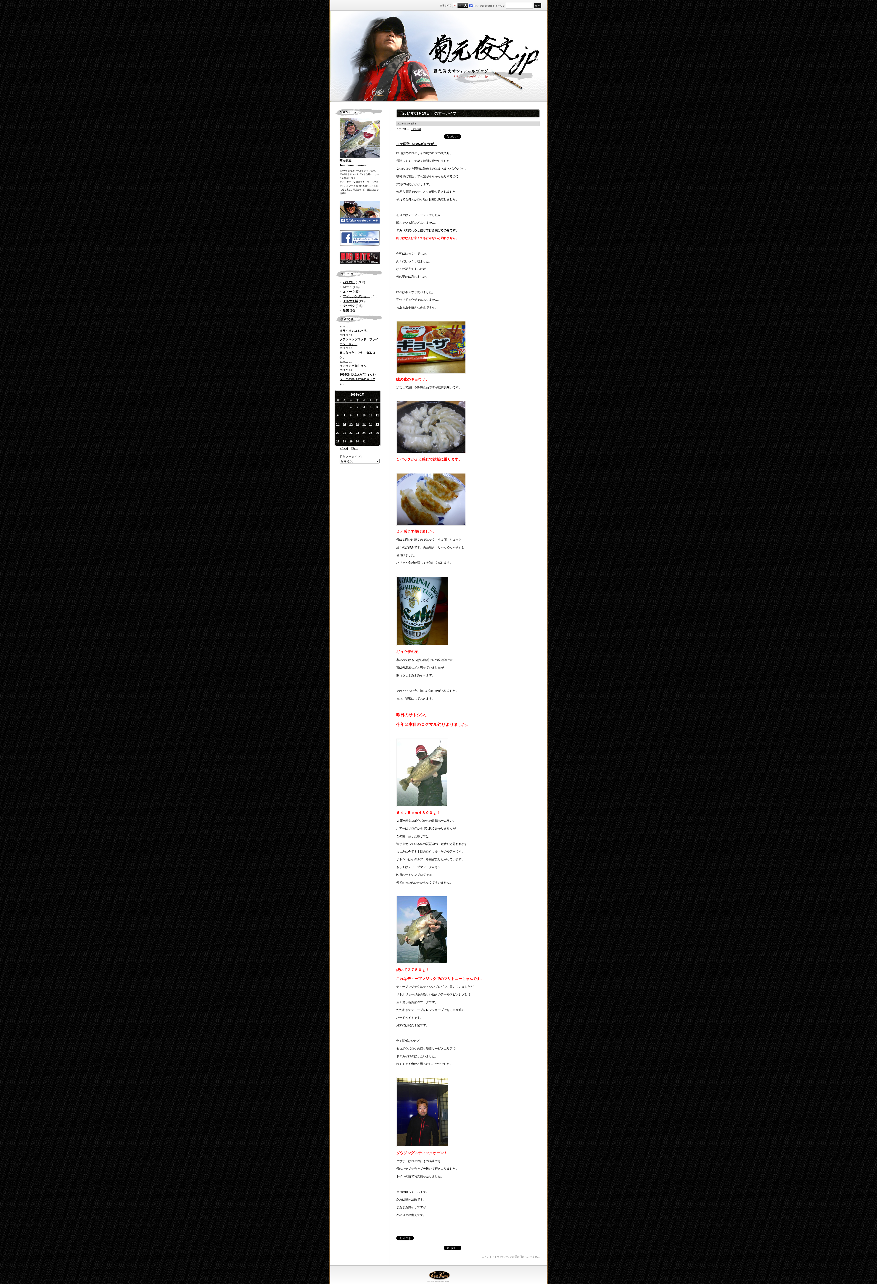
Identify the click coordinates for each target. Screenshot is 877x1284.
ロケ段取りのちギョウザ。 (416, 144)
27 (337, 441)
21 (344, 432)
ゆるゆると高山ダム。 (354, 366)
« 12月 (344, 448)
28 (344, 441)
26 (377, 432)
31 (364, 441)
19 (377, 424)
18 (370, 424)
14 (344, 424)
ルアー (347, 291)
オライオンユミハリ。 (354, 330)
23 (357, 432)
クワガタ (349, 306)
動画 (346, 310)
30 (357, 441)
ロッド (347, 287)
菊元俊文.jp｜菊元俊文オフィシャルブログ (438, 56)
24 (364, 432)
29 (351, 441)
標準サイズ (454, 5)
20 (337, 432)
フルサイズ (465, 5)
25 (370, 432)
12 (377, 415)
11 (370, 415)
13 (337, 424)
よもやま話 (350, 301)
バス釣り (349, 282)
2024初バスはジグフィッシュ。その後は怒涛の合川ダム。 (358, 379)
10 (364, 415)
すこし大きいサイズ (460, 5)
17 (364, 424)
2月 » (354, 448)
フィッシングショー (356, 296)
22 (351, 432)
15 (351, 424)
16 (357, 424)
